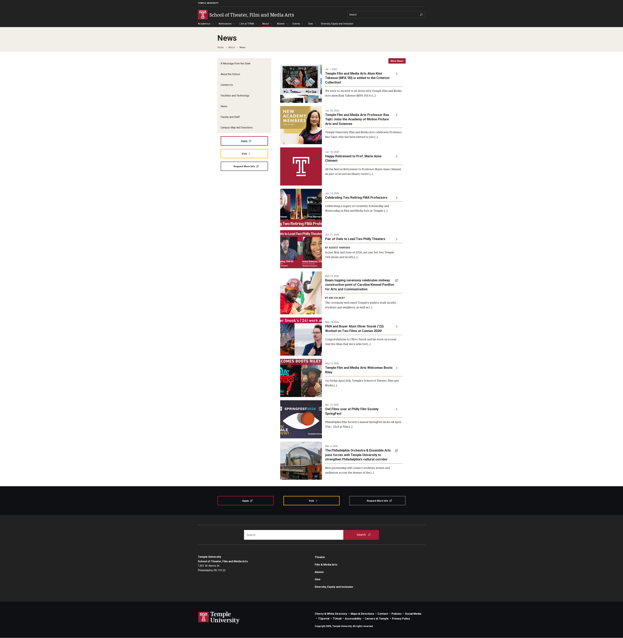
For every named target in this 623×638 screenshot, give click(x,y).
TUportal (323, 618)
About (265, 23)
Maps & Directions (362, 613)
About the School (230, 74)
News (224, 106)
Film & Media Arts (326, 564)
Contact (383, 613)
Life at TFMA (247, 23)
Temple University (208, 3)
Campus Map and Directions (237, 127)
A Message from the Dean (235, 63)
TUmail (337, 618)
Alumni (281, 23)
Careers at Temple (377, 618)
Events (296, 23)
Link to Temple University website (219, 617)
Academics (204, 23)
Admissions (225, 23)
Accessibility (353, 618)
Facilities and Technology (235, 95)
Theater (320, 557)
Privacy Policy (401, 618)
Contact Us (227, 84)
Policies (396, 613)
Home (220, 47)
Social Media (413, 613)
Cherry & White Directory (331, 613)
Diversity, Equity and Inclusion (337, 23)
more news (397, 61)
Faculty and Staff (230, 117)
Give (310, 23)
